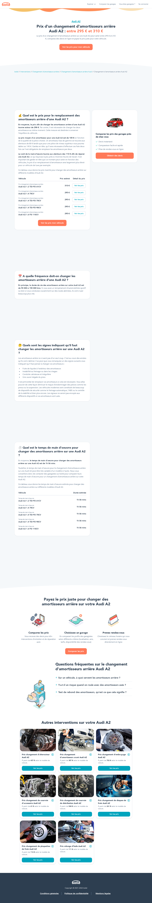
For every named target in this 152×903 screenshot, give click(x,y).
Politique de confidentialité (76, 893)
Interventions (25, 72)
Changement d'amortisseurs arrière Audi (76, 72)
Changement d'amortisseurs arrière (45, 72)
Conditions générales (49, 893)
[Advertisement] (76, 91)
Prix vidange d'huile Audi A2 (73, 846)
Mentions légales (103, 893)
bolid (16, 72)
